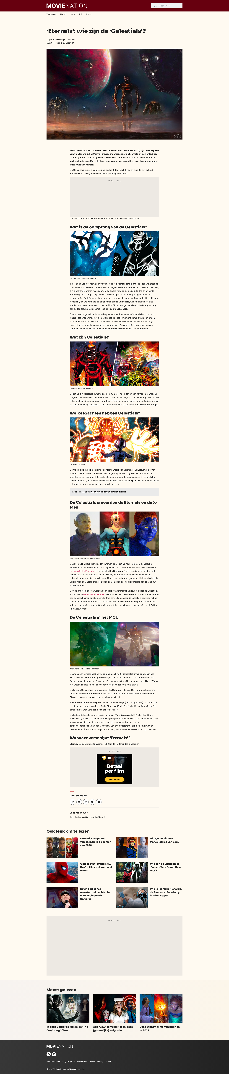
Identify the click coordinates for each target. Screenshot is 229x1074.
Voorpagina (51, 14)
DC (80, 14)
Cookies (108, 1061)
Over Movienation (53, 1061)
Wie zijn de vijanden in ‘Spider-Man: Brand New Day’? (165, 867)
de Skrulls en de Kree (93, 594)
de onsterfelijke (82, 571)
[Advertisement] (114, 199)
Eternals (81, 817)
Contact (92, 1061)
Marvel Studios (91, 817)
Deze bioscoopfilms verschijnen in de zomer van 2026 (95, 842)
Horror (72, 14)
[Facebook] (49, 1054)
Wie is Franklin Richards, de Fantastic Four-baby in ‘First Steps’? (166, 892)
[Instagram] (54, 1054)
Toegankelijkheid (68, 1061)
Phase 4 (101, 817)
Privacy (100, 1061)
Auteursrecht (82, 1061)
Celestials (74, 817)
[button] (72, 802)
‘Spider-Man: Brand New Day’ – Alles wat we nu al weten (96, 867)
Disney (89, 14)
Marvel (63, 14)
